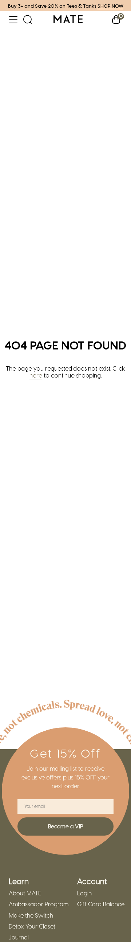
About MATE (25, 893)
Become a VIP (65, 826)
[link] (68, 19)
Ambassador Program (38, 904)
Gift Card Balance (100, 904)
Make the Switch (31, 915)
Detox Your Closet (32, 926)
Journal (19, 937)
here (35, 375)
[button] (13, 19)
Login (84, 893)
